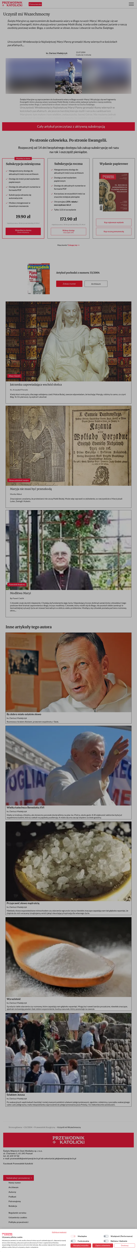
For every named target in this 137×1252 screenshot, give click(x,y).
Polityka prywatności (59, 1232)
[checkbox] (73, 1236)
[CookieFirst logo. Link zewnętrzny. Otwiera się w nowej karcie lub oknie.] (7, 1234)
